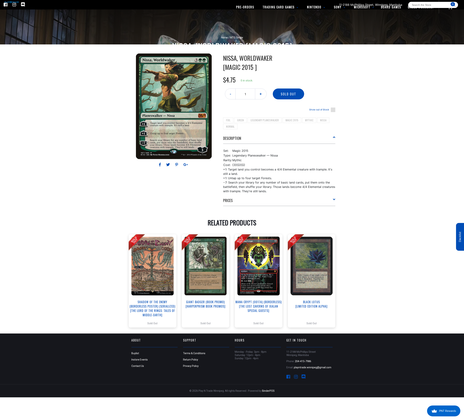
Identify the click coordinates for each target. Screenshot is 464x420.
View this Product (154, 281)
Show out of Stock (319, 109)
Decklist (460, 237)
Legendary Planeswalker (264, 120)
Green (240, 120)
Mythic (309, 120)
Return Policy (190, 359)
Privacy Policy (191, 366)
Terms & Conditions (194, 353)
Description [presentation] (232, 138)
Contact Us (137, 366)
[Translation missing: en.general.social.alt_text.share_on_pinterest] (177, 164)
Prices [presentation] (228, 200)
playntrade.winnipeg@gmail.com (312, 367)
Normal (230, 126)
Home (224, 37)
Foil (228, 120)
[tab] (279, 139)
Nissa (323, 120)
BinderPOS (268, 390)
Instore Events (139, 359)
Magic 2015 (291, 120)
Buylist (135, 353)
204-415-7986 (303, 361)
